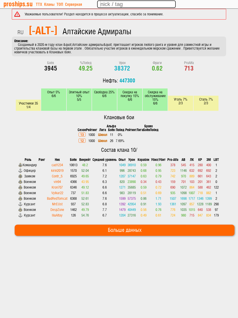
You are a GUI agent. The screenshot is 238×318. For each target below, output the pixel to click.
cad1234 (57, 165)
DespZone (57, 210)
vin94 (57, 182)
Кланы (49, 4)
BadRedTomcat (57, 198)
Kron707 (57, 187)
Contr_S (57, 176)
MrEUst (57, 204)
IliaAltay (57, 215)
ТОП (59, 4)
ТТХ (39, 4)
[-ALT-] (43, 30)
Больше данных (125, 230)
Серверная (73, 4)
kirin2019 (57, 171)
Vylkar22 (57, 193)
